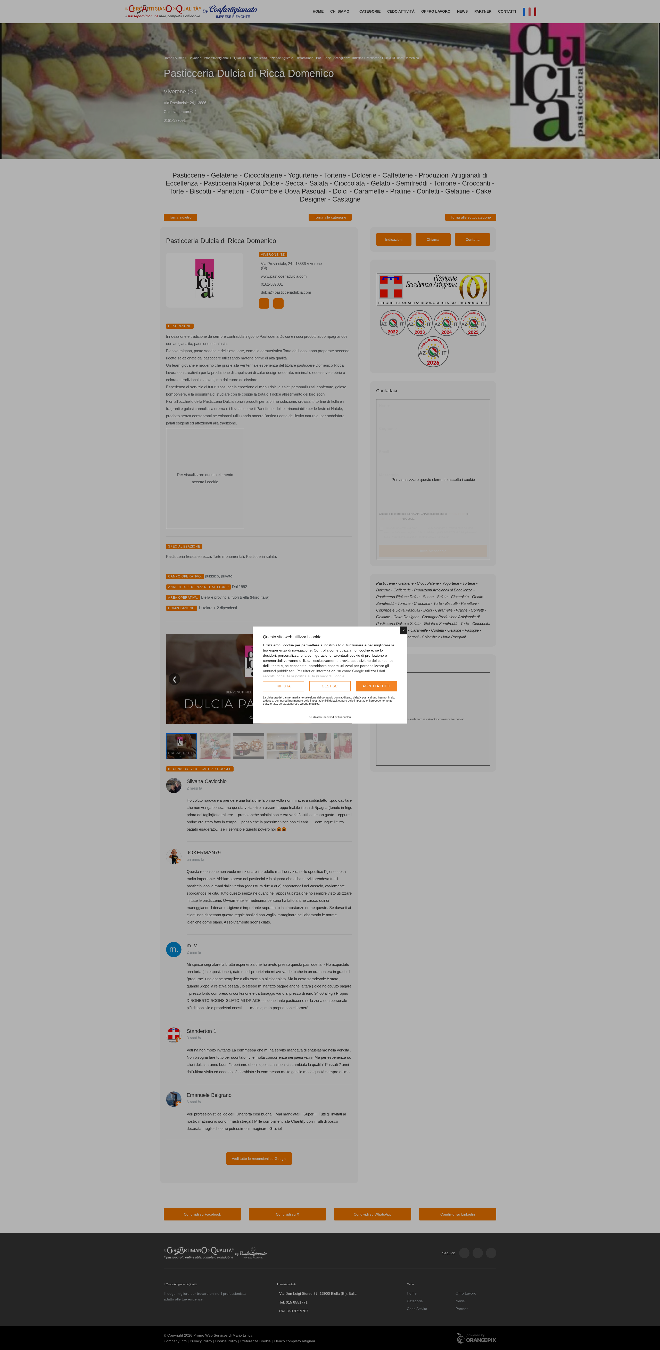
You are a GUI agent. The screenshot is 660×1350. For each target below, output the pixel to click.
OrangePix (344, 717)
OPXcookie (316, 717)
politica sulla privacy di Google (319, 676)
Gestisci (330, 686)
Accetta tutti (376, 686)
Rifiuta (284, 686)
